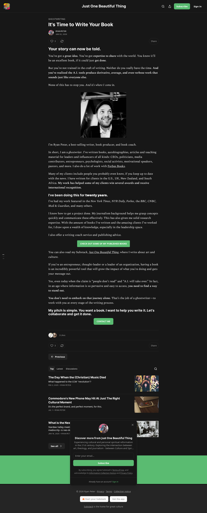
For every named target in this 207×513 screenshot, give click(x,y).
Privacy (100, 491)
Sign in (198, 6)
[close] (132, 424)
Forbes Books (116, 166)
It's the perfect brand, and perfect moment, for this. (75, 406)
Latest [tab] (60, 368)
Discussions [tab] (71, 368)
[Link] (44, 48)
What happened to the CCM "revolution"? (69, 381)
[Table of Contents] (3, 257)
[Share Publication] (170, 6)
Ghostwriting (56, 19)
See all (54, 446)
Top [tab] (52, 368)
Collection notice (122, 491)
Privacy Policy (126, 473)
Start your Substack (95, 499)
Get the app (118, 499)
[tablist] (63, 369)
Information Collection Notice (102, 473)
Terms (109, 491)
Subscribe (182, 6)
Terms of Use (118, 470)
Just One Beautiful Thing (104, 252)
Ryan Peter (61, 31)
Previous (60, 356)
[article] (103, 383)
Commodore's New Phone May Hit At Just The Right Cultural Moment (84, 400)
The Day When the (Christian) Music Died (77, 377)
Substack (88, 506)
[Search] (163, 6)
